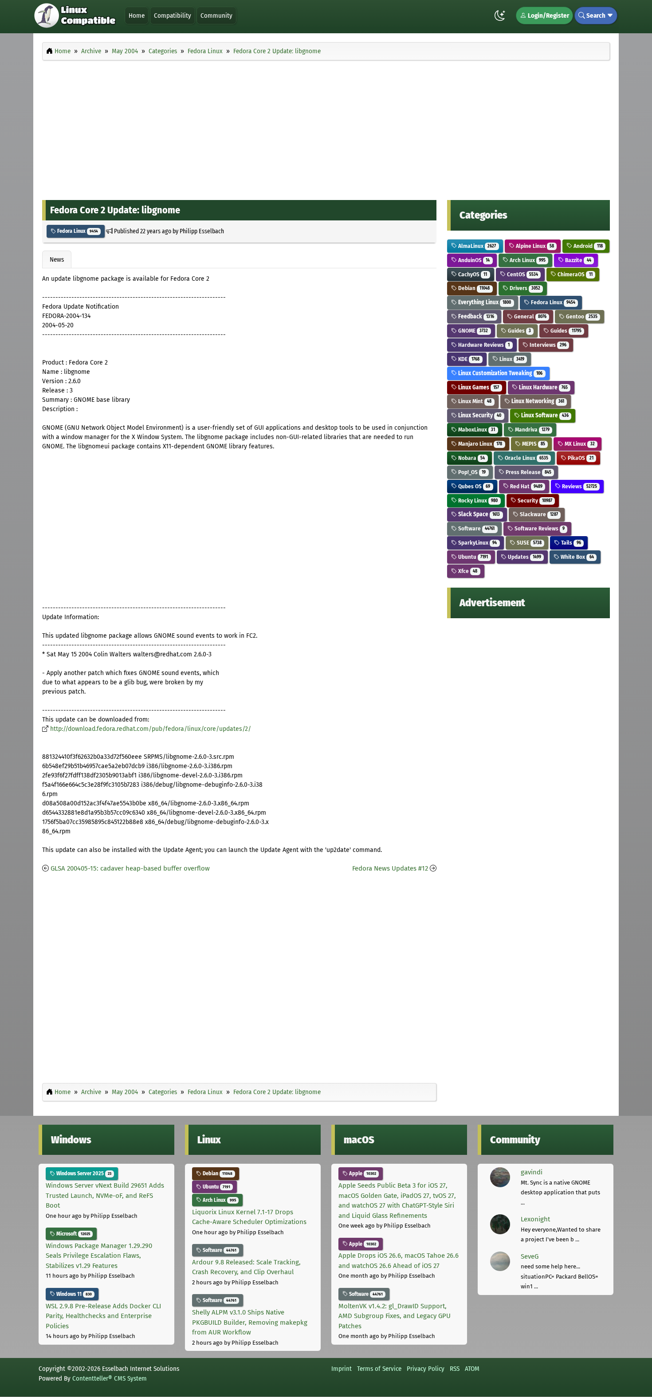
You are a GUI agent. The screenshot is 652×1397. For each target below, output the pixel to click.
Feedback (475, 316)
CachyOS (472, 274)
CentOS (522, 274)
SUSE (528, 542)
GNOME (472, 330)
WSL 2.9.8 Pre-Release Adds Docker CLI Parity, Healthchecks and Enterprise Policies (103, 1316)
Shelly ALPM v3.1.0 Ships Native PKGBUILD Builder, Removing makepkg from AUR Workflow (249, 1322)
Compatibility (172, 16)
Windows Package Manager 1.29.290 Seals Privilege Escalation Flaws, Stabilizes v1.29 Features (99, 1256)
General (529, 316)
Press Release (527, 472)
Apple (362, 1173)
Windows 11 (73, 1294)
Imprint (341, 1369)
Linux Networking (537, 401)
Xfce (467, 571)
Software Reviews (539, 528)
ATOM (472, 1369)
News (57, 259)
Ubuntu (472, 556)
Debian (473, 288)
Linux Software (544, 415)
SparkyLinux (477, 542)
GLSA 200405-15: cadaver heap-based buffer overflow (130, 868)
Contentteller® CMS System (109, 1378)
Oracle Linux (525, 458)
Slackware (538, 514)
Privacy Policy (425, 1369)
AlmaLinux (476, 246)
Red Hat (525, 486)
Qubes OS (473, 486)
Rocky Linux (477, 500)
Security (534, 500)
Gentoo (581, 316)
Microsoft (72, 1234)
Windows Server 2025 (83, 1173)
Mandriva (532, 429)
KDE (468, 359)
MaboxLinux (476, 429)
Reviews (579, 486)
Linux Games (478, 387)
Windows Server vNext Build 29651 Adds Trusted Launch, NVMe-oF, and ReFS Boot (105, 1195)
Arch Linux (527, 260)
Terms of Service (379, 1369)
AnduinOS (473, 260)
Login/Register (547, 16)
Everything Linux (484, 302)
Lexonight (535, 1219)
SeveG (529, 1256)
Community (216, 16)
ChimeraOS (574, 274)
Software (476, 528)
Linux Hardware (543, 387)
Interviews (547, 344)
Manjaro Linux (479, 443)
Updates (524, 556)
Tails (570, 542)
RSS (455, 1369)
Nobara (471, 458)
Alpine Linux (534, 246)
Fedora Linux (77, 231)
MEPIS (533, 443)
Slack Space (478, 514)
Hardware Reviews (483, 344)
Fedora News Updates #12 (390, 868)
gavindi (531, 1172)
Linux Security (479, 415)
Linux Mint (474, 401)
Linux (511, 359)
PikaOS (579, 458)
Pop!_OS (471, 472)
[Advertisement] (326, 128)
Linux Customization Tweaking (499, 373)
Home (137, 16)
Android (587, 246)
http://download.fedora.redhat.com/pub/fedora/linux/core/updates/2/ (150, 729)
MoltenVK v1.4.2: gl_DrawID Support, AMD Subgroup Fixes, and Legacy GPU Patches (394, 1316)
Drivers (524, 288)
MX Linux (578, 443)
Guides (519, 330)
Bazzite (577, 260)
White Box (576, 556)
